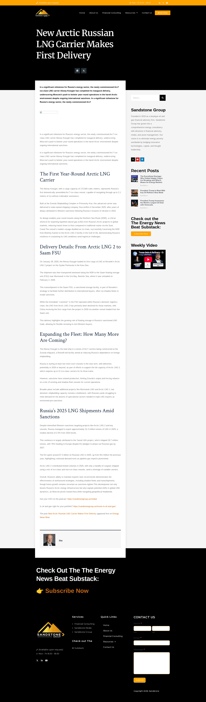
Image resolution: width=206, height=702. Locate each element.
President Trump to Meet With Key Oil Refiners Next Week (152, 191)
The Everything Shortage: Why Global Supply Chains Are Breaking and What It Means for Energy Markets (151, 179)
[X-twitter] (163, 3)
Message (139, 649)
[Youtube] (167, 3)
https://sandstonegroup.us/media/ (82, 499)
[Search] (163, 98)
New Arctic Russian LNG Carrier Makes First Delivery (72, 514)
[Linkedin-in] (159, 3)
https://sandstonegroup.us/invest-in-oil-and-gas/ (94, 506)
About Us (93, 13)
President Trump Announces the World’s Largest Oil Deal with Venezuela (152, 203)
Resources (130, 13)
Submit (140, 680)
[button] (77, 70)
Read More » (144, 185)
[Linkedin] (142, 159)
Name (138, 623)
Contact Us (147, 13)
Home (82, 13)
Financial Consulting (111, 13)
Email (137, 638)
